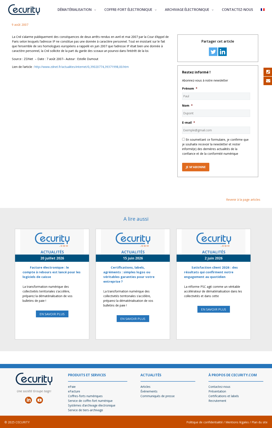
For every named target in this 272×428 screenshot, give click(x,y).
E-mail (188, 123)
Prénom (189, 88)
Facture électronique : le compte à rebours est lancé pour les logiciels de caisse (52, 272)
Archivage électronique (187, 9)
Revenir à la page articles (243, 200)
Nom (187, 105)
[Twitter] (213, 51)
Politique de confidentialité (204, 422)
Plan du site (260, 422)
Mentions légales (237, 422)
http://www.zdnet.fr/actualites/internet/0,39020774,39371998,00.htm (81, 67)
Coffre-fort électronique (128, 9)
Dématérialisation (75, 9)
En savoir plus (52, 314)
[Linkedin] (222, 51)
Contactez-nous (237, 9)
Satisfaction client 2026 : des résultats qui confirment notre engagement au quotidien (211, 272)
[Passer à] (263, 9)
